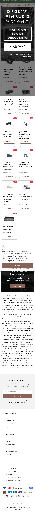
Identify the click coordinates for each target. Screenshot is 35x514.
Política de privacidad (11, 268)
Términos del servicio (24, 268)
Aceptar (17, 265)
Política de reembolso (11, 448)
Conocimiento (9, 423)
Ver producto (9, 81)
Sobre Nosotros (9, 420)
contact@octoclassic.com (12, 480)
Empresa (8, 462)
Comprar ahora (10, 413)
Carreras (7, 441)
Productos (8, 417)
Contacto (8, 438)
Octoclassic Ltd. (14, 507)
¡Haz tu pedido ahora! (17, 47)
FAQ (6, 427)
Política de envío (10, 444)
